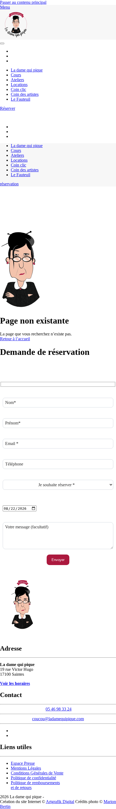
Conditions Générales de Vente (37, 773)
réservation (9, 184)
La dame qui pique (27, 70)
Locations (19, 84)
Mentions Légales (26, 768)
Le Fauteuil (20, 99)
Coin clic (18, 89)
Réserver (7, 108)
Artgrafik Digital (60, 801)
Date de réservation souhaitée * (29, 503)
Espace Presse (23, 763)
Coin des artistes (25, 94)
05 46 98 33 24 (63, 113)
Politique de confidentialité (33, 778)
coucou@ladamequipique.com (26, 117)
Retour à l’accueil (15, 338)
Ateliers (17, 79)
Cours (16, 75)
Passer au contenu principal (23, 2)
